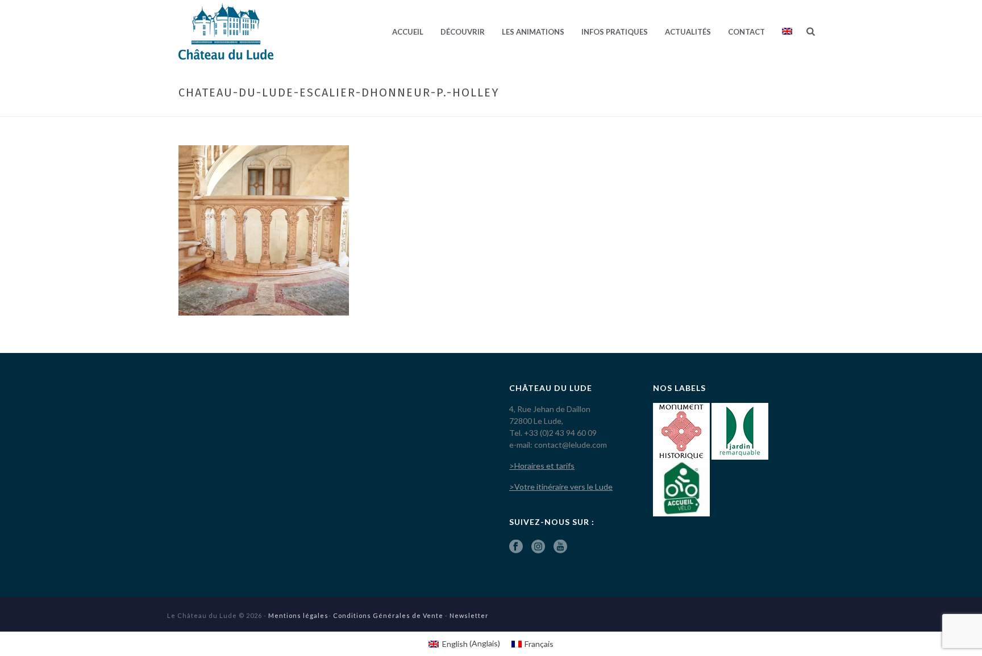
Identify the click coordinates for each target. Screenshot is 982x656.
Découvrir (462, 31)
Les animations (533, 31)
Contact (746, 31)
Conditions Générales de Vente (388, 615)
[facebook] (516, 547)
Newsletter (469, 615)
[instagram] (538, 547)
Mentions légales (298, 615)
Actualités (688, 31)
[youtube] (560, 547)
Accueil (407, 31)
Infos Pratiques (614, 31)
